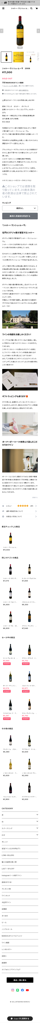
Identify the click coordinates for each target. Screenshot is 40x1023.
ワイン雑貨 (5, 943)
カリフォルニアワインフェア (11, 969)
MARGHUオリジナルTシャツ (12, 936)
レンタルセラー (7, 949)
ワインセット (6, 896)
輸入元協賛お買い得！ (9, 862)
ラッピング (6, 203)
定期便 (4, 909)
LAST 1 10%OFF (8, 869)
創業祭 (4, 963)
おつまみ (5, 916)
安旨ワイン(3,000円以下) (11, 848)
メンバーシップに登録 (10, 86)
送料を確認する (24, 90)
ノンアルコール (7, 929)
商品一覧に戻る (20, 980)
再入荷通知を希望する (21, 216)
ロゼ (3, 835)
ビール (4, 922)
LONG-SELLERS (8, 855)
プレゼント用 (6, 889)
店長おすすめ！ (7, 882)
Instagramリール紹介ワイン (12, 875)
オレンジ (5, 842)
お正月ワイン (6, 902)
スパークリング (7, 828)
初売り (4, 956)
